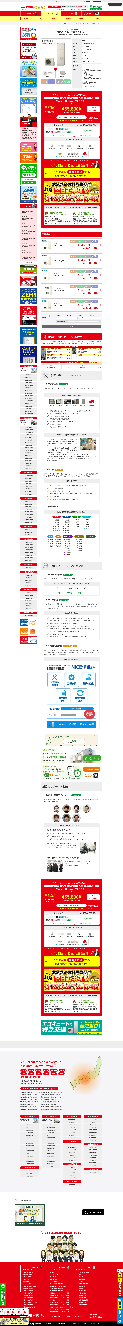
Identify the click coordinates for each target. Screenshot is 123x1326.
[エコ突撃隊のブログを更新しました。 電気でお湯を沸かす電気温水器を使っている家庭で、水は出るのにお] (30, 1219)
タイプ (80, 315)
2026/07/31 (28, 225)
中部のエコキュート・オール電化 (60, 1297)
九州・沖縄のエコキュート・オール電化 (62, 1307)
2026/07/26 (28, 232)
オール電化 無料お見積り (58, 1283)
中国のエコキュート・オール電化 (60, 1300)
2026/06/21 (27, 251)
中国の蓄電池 (82, 1293)
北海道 (36, 1077)
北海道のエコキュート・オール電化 (60, 1311)
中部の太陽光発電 (28, 1293)
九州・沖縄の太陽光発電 (30, 1302)
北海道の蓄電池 (83, 1304)
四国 (46, 1074)
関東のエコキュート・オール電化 (60, 1295)
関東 (23, 1074)
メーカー (58, 315)
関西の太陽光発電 (28, 1288)
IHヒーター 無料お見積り (58, 1288)
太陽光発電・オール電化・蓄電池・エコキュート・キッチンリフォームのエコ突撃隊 (39, 1)
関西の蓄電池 (82, 1286)
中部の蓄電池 (82, 1290)
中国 (38, 1074)
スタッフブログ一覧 (31, 262)
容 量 (69, 315)
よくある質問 (95, 18)
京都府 (38, 1070)
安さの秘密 (83, 9)
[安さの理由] (28, 152)
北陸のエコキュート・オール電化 (60, 1304)
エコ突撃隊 (50, 23)
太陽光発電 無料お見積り (30, 1286)
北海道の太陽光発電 (29, 1307)
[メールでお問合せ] (120, 1323)
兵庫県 (31, 1070)
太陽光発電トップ (27, 1269)
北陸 (53, 1074)
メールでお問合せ (97, 1)
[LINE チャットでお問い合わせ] (3, 1305)
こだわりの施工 (55, 18)
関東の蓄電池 (82, 1288)
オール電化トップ (27, 18)
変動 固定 (74, 742)
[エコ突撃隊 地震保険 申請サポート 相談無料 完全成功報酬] (28, 202)
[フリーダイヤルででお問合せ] (72, 202)
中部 (31, 1074)
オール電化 (51, 13)
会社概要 (88, 1)
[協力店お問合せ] (28, 285)
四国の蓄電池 (82, 1295)
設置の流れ (82, 18)
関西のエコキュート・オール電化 (60, 1293)
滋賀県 (62, 1070)
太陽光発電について (29, 1272)
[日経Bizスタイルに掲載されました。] (28, 324)
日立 (83, 40)
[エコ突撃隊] (32, 7)
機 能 (92, 315)
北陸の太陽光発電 (28, 1300)
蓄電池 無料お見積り (84, 1283)
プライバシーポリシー (96, 1323)
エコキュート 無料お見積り (58, 1286)
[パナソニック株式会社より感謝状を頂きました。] (28, 343)
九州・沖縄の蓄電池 (84, 1300)
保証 (41, 18)
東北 (61, 1074)
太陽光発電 (30, 13)
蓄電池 (71, 13)
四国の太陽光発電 (28, 1297)
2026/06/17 (28, 257)
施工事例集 (62, 9)
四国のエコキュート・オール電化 (60, 1302)
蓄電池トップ (81, 1269)
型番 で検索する (61, 321)
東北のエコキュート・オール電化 (60, 1309)
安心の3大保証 (28, 1274)
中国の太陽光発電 (28, 1295)
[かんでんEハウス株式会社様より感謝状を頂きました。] (28, 362)
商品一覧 (68, 18)
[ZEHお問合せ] (28, 303)
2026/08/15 (28, 211)
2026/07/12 (28, 238)
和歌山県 (54, 1070)
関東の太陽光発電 (28, 1290)
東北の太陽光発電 (28, 1304)
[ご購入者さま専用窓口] (28, 162)
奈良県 (45, 1070)
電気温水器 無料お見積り (58, 1290)
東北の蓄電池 (82, 1302)
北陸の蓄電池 (82, 1297)
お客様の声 (72, 9)
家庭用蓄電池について (84, 1272)
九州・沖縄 (26, 1077)
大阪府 (23, 1070)
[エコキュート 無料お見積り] (120, 1296)
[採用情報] (28, 273)
